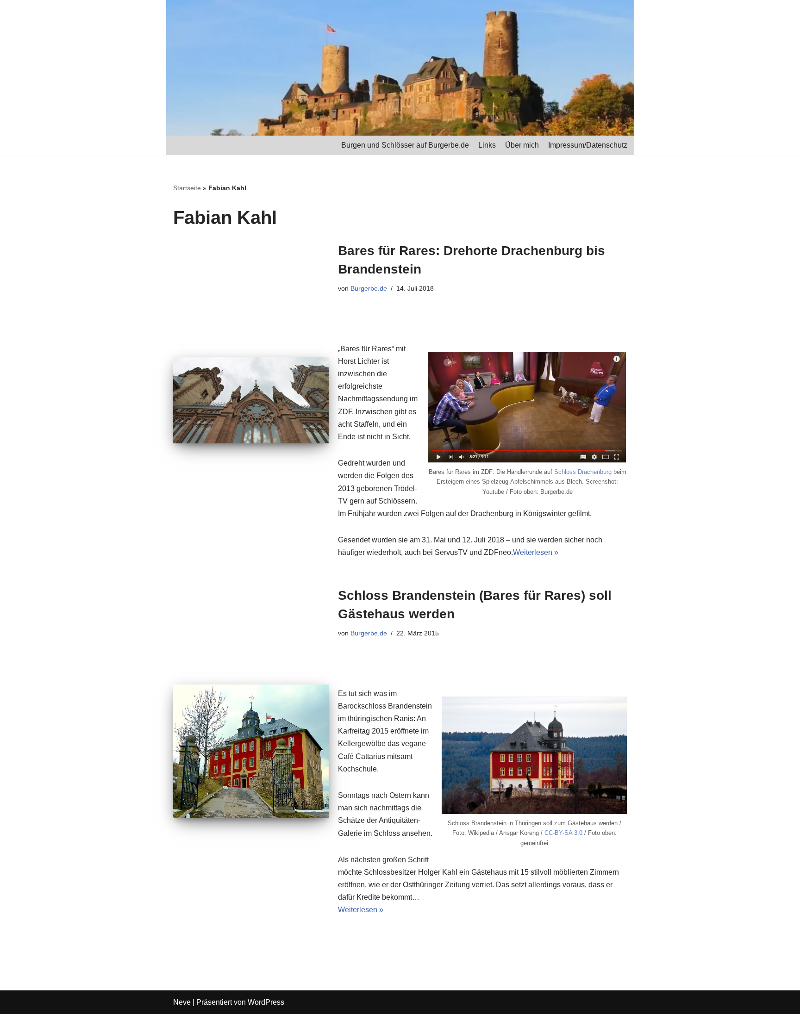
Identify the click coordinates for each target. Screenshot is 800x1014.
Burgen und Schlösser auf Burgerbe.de (405, 145)
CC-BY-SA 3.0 (563, 832)
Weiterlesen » (535, 552)
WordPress (266, 1002)
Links (487, 145)
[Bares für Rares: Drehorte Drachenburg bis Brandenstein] (251, 400)
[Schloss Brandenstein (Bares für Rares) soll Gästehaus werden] (251, 751)
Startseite (187, 188)
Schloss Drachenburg (583, 471)
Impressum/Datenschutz (587, 145)
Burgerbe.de (368, 288)
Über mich (522, 145)
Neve (182, 1002)
